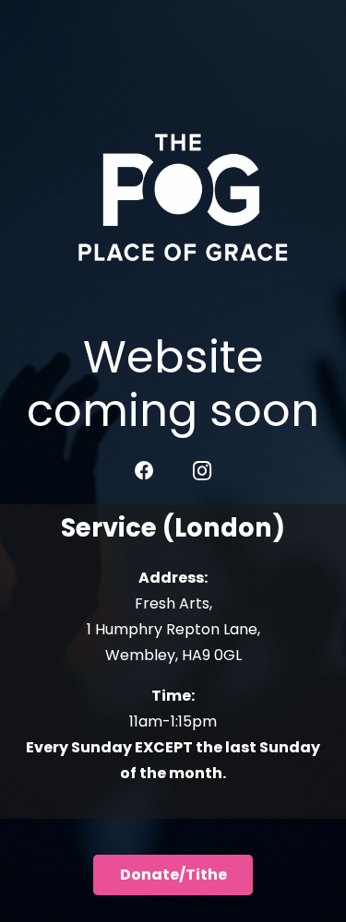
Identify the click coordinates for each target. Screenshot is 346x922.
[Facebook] (145, 471)
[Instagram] (202, 471)
